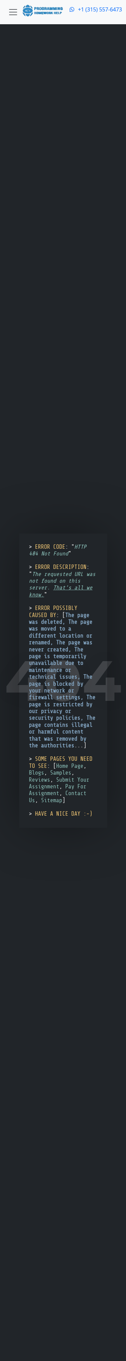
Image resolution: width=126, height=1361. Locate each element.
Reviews (39, 780)
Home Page (69, 766)
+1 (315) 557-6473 (98, 9)
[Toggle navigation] (13, 12)
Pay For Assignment (57, 789)
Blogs (36, 773)
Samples (60, 773)
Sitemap (51, 800)
